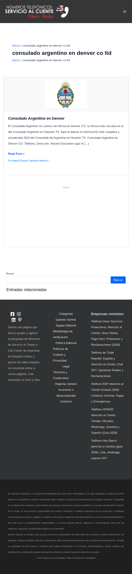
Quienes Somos (66, 319)
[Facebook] (12, 314)
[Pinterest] (20, 320)
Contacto (66, 401)
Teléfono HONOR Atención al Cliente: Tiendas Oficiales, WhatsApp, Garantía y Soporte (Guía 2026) (105, 421)
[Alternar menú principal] (125, 11)
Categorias (66, 313)
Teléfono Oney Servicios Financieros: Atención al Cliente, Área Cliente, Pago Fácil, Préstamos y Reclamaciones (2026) (107, 333)
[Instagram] (19, 314)
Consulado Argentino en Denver (36, 118)
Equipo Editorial (66, 325)
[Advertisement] (66, 215)
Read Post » (16, 154)
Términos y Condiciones (61, 375)
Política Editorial (66, 343)
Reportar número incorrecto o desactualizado (66, 389)
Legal (66, 366)
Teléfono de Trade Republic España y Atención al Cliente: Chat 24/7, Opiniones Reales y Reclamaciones (107, 364)
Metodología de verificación (63, 334)
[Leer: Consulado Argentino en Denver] (66, 94)
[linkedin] (13, 320)
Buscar (10, 273)
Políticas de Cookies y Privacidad (60, 354)
